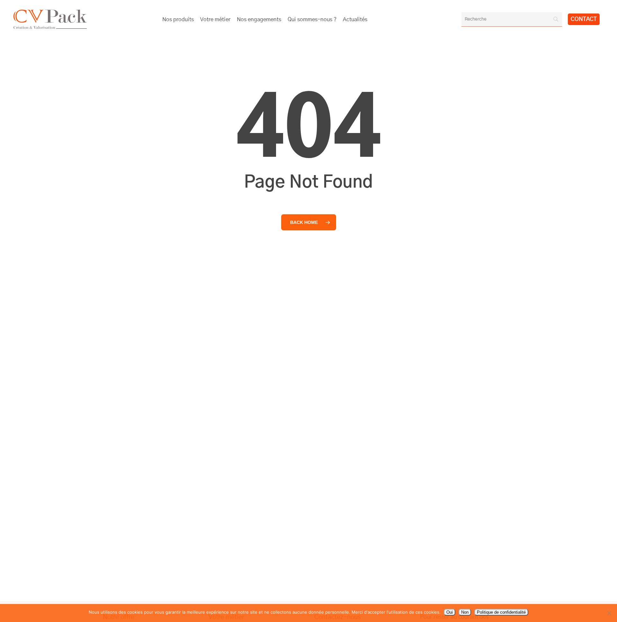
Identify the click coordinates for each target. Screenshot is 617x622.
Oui (449, 612)
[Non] (609, 613)
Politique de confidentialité (501, 612)
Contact (584, 19)
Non (465, 612)
